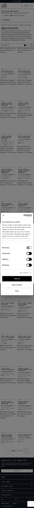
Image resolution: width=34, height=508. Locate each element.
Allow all (17, 278)
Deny (17, 291)
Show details (24, 273)
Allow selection (17, 285)
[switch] (29, 253)
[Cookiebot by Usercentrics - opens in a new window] (24, 215)
